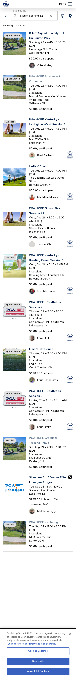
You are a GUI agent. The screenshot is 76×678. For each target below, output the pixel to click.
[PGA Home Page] (6, 4)
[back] (6, 16)
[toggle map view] (70, 15)
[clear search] (51, 16)
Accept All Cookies (38, 671)
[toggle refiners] (62, 15)
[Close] (70, 634)
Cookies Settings (38, 651)
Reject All (37, 661)
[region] (38, 653)
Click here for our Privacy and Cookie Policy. (32, 643)
